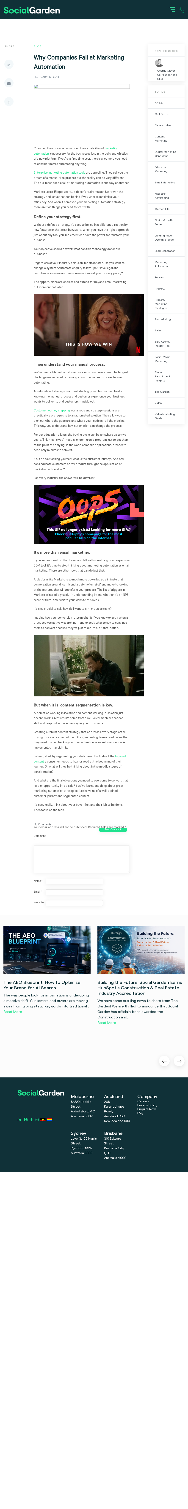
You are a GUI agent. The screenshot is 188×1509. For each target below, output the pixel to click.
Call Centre (162, 114)
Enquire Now (146, 1109)
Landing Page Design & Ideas (164, 237)
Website (39, 903)
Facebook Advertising (162, 195)
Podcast (160, 277)
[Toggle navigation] (172, 9)
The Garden (162, 391)
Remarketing (163, 319)
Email (38, 892)
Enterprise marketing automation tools (59, 173)
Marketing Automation (162, 264)
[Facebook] (9, 101)
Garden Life (162, 209)
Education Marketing (161, 169)
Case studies (163, 125)
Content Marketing (161, 138)
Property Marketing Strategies (161, 304)
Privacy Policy (147, 1105)
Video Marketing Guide (165, 416)
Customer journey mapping (52, 411)
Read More (12, 1011)
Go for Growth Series (164, 222)
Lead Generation (165, 250)
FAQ (140, 1113)
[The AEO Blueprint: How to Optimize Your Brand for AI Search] (47, 950)
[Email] (9, 82)
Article (159, 103)
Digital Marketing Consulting (165, 154)
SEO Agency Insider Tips (162, 343)
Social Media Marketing (162, 359)
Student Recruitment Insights (162, 376)
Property (160, 288)
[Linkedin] (9, 64)
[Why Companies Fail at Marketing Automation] (82, 116)
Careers (143, 1101)
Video (158, 403)
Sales (158, 330)
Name (38, 881)
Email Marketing (165, 182)
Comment (39, 839)
